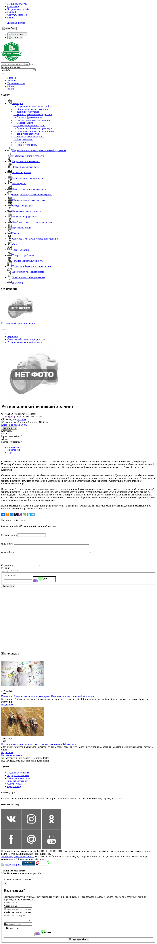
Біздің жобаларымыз (18, 775)
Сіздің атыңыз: (9, 535)
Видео (10, 89)
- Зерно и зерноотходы (26, 111)
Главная (11, 78)
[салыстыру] (2, 329)
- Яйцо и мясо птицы (25, 145)
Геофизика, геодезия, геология (28, 156)
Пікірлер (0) (13, 450)
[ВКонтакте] (3, 514)
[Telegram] (33, 514)
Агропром (17, 103)
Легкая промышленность (25, 167)
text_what (21, 419)
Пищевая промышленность (26, 211)
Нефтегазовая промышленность (29, 189)
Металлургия (19, 183)
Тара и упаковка (20, 249)
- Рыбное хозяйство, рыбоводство (31, 120)
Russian (22, 34)
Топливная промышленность (27, 260)
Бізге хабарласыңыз (17, 781)
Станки (16, 244)
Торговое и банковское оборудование (31, 266)
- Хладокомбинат (23, 139)
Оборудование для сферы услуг (28, 200)
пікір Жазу (15, 416)
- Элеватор (20, 142)
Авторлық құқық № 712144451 (17, 856)
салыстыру (36, 416)
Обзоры (11, 86)
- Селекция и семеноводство (29, 125)
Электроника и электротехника (28, 277)
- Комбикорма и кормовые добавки (32, 114)
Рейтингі (6, 568)
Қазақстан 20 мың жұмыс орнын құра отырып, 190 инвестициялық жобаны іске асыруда (47, 696)
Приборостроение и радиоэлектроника (32, 222)
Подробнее (7, 704)
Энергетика (18, 283)
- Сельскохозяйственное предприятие (33, 131)
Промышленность (21, 227)
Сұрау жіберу (14, 786)
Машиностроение (21, 172)
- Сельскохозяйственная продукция (32, 128)
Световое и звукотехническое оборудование (35, 238)
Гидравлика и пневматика (26, 161)
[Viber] (20, 514)
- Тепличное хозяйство (26, 133)
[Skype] (29, 514)
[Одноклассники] (7, 514)
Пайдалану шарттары (18, 778)
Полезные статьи (16, 83)
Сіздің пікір (7, 565)
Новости (11, 80)
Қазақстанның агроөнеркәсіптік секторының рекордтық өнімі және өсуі (39, 744)
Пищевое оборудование (24, 216)
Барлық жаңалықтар (11, 755)
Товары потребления (23, 255)
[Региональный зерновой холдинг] (34, 398)
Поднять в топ (9, 428)
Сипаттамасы (14, 447)
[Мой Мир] (11, 514)
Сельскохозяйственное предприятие (26, 339)
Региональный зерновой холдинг (18, 323)
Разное (15, 233)
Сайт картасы (14, 783)
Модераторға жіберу (78, 939)
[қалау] (5, 329)
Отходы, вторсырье (22, 205)
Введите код (10, 575)
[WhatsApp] (24, 514)
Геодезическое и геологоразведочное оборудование (39, 150)
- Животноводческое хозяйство (30, 109)
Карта (10, 452)
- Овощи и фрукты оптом (27, 117)
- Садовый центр (23, 122)
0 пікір (5, 416)
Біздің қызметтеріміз (18, 772)
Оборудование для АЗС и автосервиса (32, 194)
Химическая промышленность (28, 272)
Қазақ (19, 37)
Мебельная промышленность (27, 178)
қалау (26, 416)
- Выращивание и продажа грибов (32, 106)
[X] (16, 514)
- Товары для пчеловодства (28, 136)
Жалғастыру (8, 586)
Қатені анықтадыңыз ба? (14, 425)
